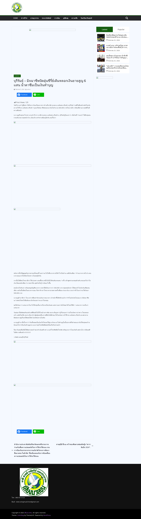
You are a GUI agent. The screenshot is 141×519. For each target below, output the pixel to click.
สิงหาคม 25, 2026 (114, 40)
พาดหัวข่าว (17, 76)
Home (15, 18)
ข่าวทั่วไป (24, 18)
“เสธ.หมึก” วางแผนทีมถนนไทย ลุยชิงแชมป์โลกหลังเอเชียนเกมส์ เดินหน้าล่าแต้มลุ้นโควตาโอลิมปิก (117, 67)
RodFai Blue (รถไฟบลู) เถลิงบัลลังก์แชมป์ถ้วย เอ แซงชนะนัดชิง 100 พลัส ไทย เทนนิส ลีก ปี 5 (117, 36)
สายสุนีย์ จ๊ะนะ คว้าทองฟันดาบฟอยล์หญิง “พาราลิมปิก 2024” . (73, 445)
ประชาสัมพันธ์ (46, 18)
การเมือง (57, 18)
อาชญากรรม (34, 18)
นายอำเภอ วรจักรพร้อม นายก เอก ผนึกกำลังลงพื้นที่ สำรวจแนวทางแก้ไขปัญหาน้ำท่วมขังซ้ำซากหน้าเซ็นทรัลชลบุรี (117, 46)
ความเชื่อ (74, 18)
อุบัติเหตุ (65, 18)
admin (29, 89)
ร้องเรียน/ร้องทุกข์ (86, 18)
